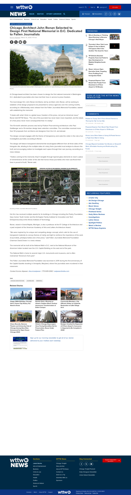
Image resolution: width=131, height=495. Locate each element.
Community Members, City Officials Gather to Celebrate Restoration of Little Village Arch (70, 304)
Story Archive (54, 14)
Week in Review (95, 225)
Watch (40, 14)
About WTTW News (62, 469)
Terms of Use (87, 493)
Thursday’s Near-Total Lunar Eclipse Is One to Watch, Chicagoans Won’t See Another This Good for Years (98, 47)
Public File (95, 493)
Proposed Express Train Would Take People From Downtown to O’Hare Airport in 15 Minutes (97, 83)
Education (43, 19)
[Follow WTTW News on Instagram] (114, 14)
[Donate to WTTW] (64, 492)
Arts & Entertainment (16, 19)
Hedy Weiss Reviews (97, 214)
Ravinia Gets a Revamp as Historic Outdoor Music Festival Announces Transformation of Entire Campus (46, 304)
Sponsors (59, 480)
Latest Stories (37, 463)
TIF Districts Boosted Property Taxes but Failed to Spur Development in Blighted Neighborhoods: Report (98, 60)
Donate (115, 7)
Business (27, 19)
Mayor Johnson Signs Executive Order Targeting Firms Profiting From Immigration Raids (98, 72)
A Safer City (93, 198)
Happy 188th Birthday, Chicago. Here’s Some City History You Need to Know (21, 303)
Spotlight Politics (95, 222)
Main (31, 14)
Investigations (94, 217)
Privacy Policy (79, 493)
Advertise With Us (61, 478)
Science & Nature (64, 19)
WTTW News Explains (97, 228)
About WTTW (42, 492)
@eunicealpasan (34, 271)
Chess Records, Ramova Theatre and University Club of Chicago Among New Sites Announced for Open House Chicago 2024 (20, 328)
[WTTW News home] (18, 14)
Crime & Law (35, 19)
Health (50, 19)
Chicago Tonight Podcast (87, 469)
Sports (73, 19)
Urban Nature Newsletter (87, 475)
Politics (56, 19)
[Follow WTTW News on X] (110, 14)
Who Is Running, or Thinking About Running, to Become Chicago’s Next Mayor (98, 37)
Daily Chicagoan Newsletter (88, 472)
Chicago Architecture (17, 281)
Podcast (87, 14)
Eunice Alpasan (15, 37)
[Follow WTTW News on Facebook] (106, 14)
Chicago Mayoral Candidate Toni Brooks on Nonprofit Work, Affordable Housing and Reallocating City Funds (103, 146)
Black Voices (94, 206)
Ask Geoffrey (94, 203)
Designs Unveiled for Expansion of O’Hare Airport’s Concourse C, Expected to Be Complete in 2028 (71, 327)
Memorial (39, 281)
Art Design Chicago (96, 200)
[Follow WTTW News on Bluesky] (119, 14)
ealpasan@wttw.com (61, 271)
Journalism (30, 281)
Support (50, 492)
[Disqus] (46, 377)
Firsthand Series (95, 211)
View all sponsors (103, 161)
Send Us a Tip (60, 475)
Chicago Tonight (95, 209)
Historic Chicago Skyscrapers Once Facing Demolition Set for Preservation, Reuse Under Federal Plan (46, 327)
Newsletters (98, 14)
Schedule (28, 492)
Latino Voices (94, 220)
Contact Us (59, 472)
